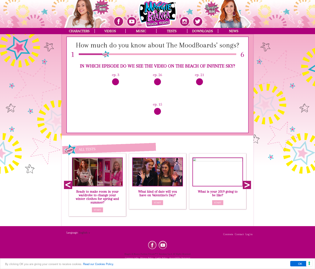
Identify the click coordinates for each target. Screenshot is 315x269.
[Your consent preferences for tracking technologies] (309, 263)
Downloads (202, 31)
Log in (249, 234)
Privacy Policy (146, 258)
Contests (228, 234)
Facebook (152, 245)
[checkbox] (115, 85)
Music (141, 31)
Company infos (131, 258)
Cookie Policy (161, 258)
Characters (79, 31)
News (233, 31)
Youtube (163, 245)
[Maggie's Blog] (227, 11)
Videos (110, 31)
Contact (239, 234)
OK (300, 264)
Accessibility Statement (179, 258)
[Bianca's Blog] (87, 11)
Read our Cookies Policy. (98, 264)
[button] (84, 232)
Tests (172, 31)
